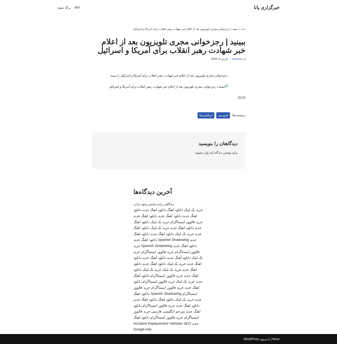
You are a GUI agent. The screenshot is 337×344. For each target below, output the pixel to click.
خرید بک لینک (193, 210)
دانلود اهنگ (175, 210)
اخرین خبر (223, 115)
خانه (243, 28)
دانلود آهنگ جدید (179, 258)
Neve (276, 339)
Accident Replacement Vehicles (158, 323)
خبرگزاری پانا (206, 115)
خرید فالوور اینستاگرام (186, 222)
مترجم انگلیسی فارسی (168, 311)
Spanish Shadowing (173, 240)
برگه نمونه (64, 7)
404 (77, 7)
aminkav (237, 58)
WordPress (251, 339)
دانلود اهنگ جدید (154, 210)
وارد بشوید (202, 152)
